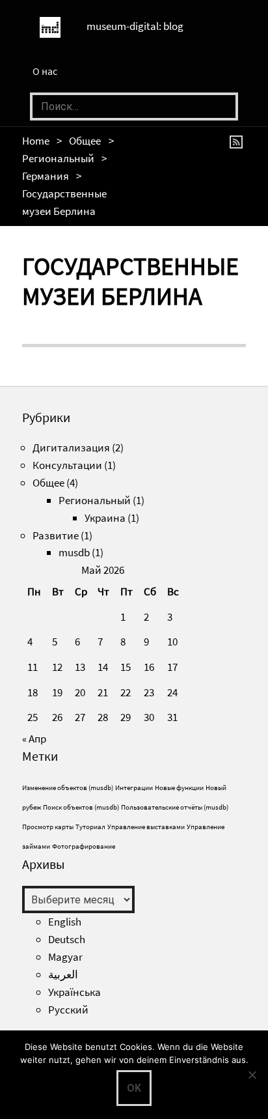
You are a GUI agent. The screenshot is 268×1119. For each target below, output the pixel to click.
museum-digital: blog (135, 26)
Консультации (67, 465)
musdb (74, 552)
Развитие (56, 535)
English (64, 921)
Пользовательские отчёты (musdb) (174, 807)
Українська (74, 992)
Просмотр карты (48, 827)
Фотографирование (83, 846)
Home (35, 141)
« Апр (34, 738)
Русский (68, 1009)
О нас (45, 71)
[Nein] (251, 1074)
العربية (63, 974)
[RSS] (238, 141)
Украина (105, 518)
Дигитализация (71, 447)
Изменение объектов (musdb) (67, 788)
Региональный (58, 158)
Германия (45, 176)
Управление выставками (146, 827)
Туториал (90, 827)
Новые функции (179, 788)
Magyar (65, 957)
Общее (85, 141)
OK (134, 1088)
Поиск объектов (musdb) (81, 807)
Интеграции (134, 788)
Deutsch (66, 939)
